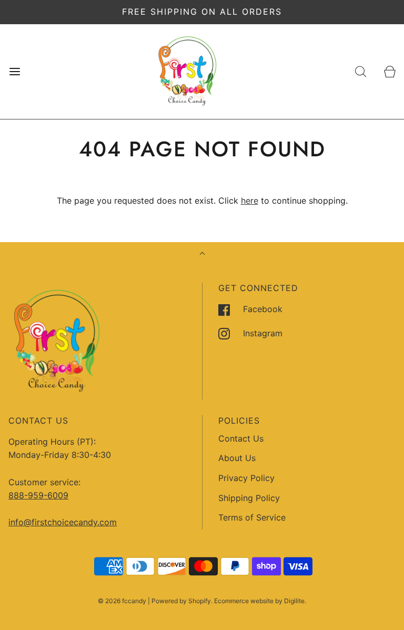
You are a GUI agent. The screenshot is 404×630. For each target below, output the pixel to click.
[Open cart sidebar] (389, 71)
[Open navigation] (14, 71)
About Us (237, 458)
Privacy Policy (246, 478)
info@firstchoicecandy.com (62, 522)
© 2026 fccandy (122, 601)
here (249, 200)
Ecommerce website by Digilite (259, 601)
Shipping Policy (249, 498)
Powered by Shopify (181, 601)
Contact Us (241, 438)
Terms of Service (252, 517)
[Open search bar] (360, 71)
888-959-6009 (38, 495)
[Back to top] (202, 254)
